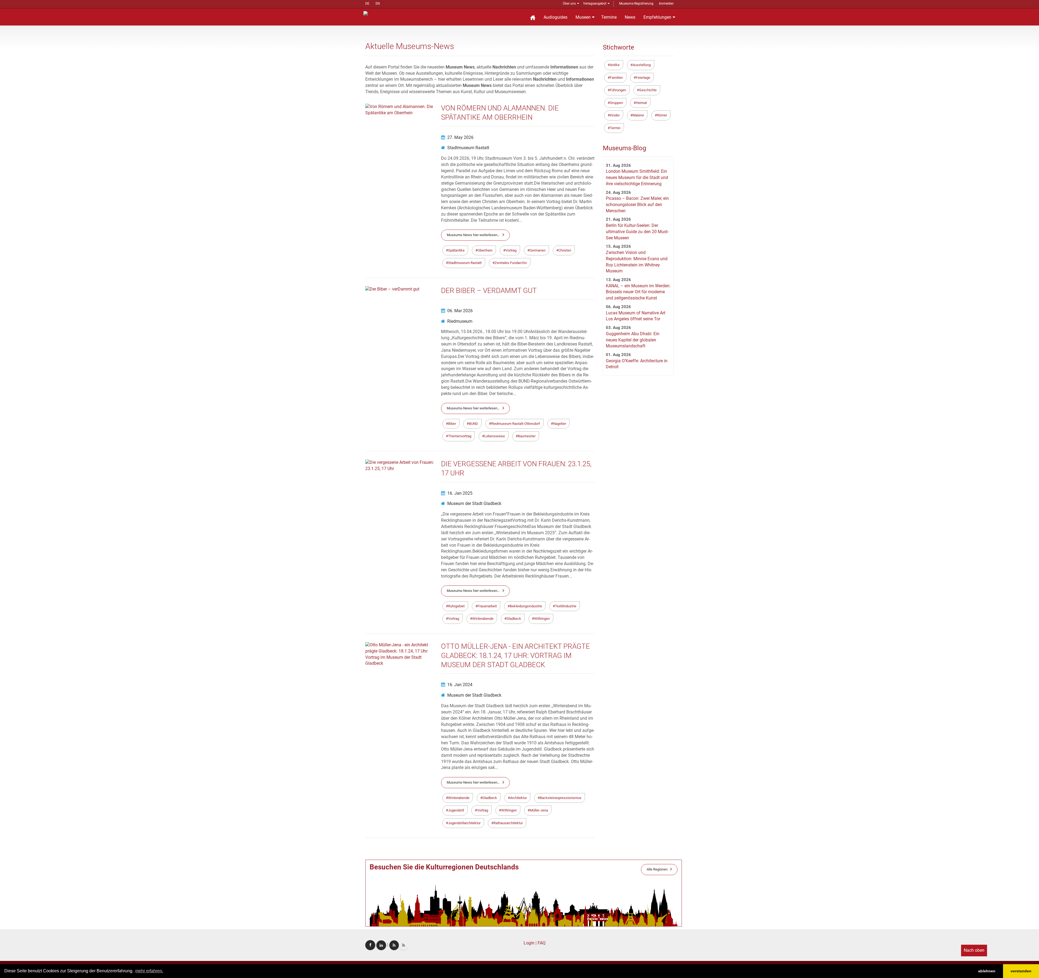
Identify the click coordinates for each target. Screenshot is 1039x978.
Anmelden (666, 3)
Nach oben (974, 950)
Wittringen (542, 619)
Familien (616, 78)
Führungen (618, 90)
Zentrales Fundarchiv (511, 263)
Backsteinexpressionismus (560, 798)
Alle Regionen (657, 869)
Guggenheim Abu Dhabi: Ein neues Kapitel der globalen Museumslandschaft (632, 340)
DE (367, 3)
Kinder (615, 115)
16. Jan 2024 (459, 684)
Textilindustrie (565, 606)
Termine (609, 17)
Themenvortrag (459, 436)
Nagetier (559, 424)
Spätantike (456, 250)
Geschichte (648, 90)
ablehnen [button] (986, 971)
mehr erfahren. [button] (149, 971)
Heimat (641, 103)
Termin (615, 128)
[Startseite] (533, 17)
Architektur (518, 798)
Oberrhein (485, 250)
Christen (564, 250)
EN (378, 3)
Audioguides (555, 17)
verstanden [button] (1021, 971)
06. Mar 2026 (460, 310)
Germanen (537, 250)
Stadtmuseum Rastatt (468, 147)
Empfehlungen (657, 17)
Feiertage (643, 78)
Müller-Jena (539, 810)
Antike (615, 65)
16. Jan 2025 (459, 493)
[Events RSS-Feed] (394, 945)
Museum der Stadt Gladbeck (474, 503)
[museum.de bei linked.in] (381, 945)
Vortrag (511, 250)
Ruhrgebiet (456, 606)
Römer (662, 115)
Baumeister (526, 436)
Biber (452, 424)
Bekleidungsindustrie (526, 606)
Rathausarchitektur (508, 823)
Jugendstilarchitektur (464, 823)
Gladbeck (514, 619)
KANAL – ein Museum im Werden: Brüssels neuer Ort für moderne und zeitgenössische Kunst (638, 292)
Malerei (638, 115)
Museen (583, 17)
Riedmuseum (459, 321)
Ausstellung (642, 65)
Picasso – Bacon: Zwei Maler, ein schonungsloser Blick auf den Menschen (637, 204)
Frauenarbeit (487, 606)
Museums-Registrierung (636, 3)
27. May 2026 (460, 137)
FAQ (541, 943)
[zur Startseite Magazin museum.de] (396, 13)
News (630, 17)
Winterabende (483, 619)
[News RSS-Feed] (403, 945)
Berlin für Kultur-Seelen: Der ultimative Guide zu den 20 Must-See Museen (637, 231)
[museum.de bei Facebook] (370, 945)
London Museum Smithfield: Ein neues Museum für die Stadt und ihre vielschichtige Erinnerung (637, 177)
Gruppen (616, 103)
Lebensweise (494, 436)
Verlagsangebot (594, 3)
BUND (473, 424)
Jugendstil (456, 810)
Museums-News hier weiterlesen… (473, 235)
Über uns (569, 3)
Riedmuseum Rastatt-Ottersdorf (515, 424)
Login (529, 943)
